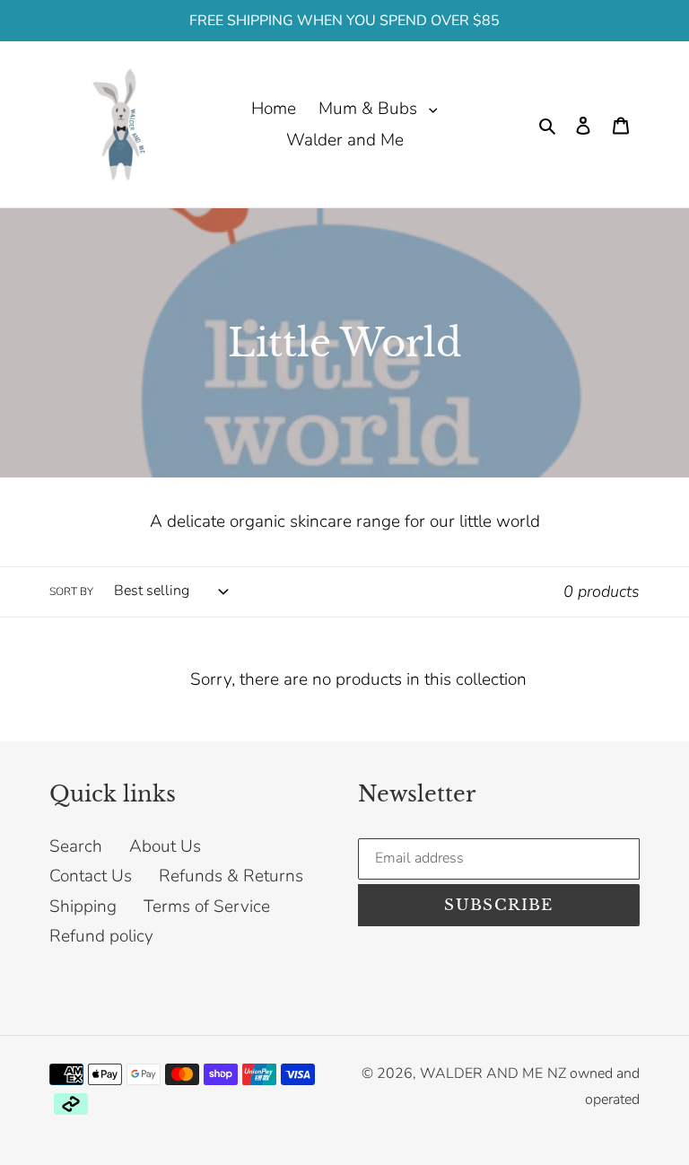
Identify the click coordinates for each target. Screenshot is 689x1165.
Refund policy (101, 936)
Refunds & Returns (231, 876)
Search (75, 846)
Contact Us (90, 876)
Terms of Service (207, 906)
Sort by (71, 591)
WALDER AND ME (481, 1073)
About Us (165, 846)
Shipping (83, 906)
